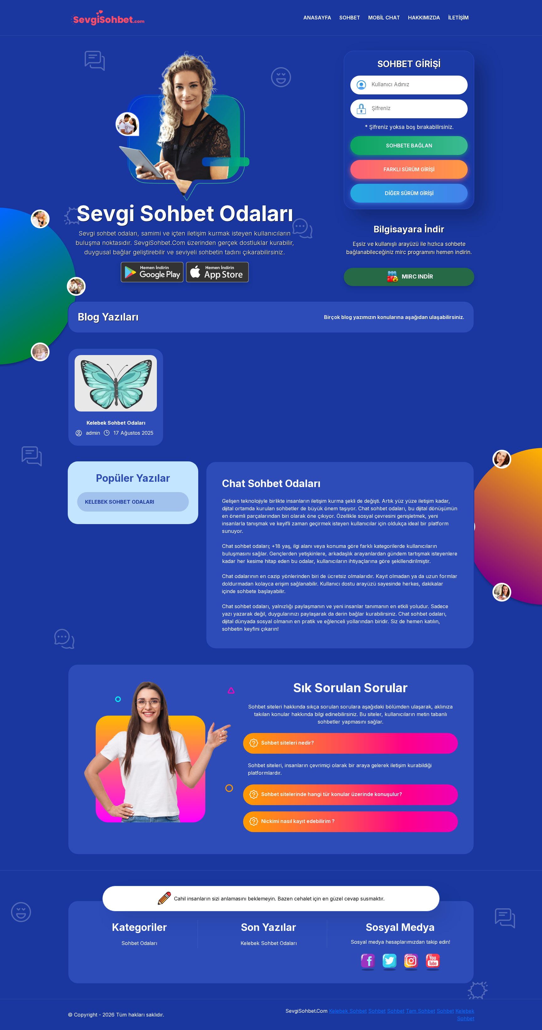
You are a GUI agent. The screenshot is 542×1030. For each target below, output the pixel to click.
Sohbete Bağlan (409, 145)
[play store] (153, 272)
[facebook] (368, 960)
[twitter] (390, 960)
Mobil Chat (384, 17)
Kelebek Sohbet (348, 1011)
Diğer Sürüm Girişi (409, 193)
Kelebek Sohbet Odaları (116, 423)
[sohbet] (107, 18)
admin (93, 433)
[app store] (217, 272)
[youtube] (433, 960)
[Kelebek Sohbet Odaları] (116, 383)
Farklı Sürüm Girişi (409, 169)
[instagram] (411, 960)
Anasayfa (317, 17)
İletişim (458, 17)
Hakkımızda (424, 17)
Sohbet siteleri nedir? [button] (287, 743)
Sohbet (349, 17)
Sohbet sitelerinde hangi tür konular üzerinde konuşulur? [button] (331, 794)
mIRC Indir (417, 276)
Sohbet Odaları (139, 943)
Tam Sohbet (420, 1011)
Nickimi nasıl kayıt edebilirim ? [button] (298, 821)
